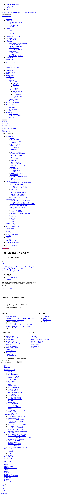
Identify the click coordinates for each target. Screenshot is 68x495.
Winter (11, 35)
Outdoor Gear (13, 54)
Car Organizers (16, 184)
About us (45, 318)
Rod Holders (12, 98)
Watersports (9, 112)
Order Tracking (47, 320)
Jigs (14, 86)
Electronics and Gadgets (20, 183)
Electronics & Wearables (16, 46)
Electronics (9, 41)
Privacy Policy (10, 336)
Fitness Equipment (14, 48)
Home (3, 257)
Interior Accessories (14, 23)
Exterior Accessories (19, 186)
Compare (6, 479)
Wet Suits (11, 117)
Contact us (46, 316)
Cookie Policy (10, 354)
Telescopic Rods (17, 96)
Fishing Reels (9, 59)
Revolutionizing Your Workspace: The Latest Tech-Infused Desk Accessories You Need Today (20, 325)
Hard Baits (16, 85)
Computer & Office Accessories (14, 36)
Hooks (11, 106)
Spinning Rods (17, 94)
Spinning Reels (13, 99)
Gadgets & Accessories (15, 49)
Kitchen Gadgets (14, 52)
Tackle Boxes (13, 101)
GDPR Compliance (11, 346)
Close (2, 485)
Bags (10, 78)
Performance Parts (14, 25)
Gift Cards (8, 69)
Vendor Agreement (11, 355)
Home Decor (12, 51)
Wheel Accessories (14, 27)
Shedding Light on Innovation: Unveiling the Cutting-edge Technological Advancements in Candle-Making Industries (18, 269)
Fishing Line (12, 65)
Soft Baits (15, 88)
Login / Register (8, 481)
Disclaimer (9, 352)
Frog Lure (15, 83)
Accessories (9, 19)
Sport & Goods (10, 77)
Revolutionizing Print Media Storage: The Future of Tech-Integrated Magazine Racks (20, 319)
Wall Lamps (9, 110)
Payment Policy (10, 339)
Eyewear (11, 32)
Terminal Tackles (10, 104)
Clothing (8, 28)
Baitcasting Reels (14, 61)
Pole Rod (15, 93)
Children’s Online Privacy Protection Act (13, 343)
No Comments (19, 321)
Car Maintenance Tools (15, 22)
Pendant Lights (10, 75)
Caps (10, 30)
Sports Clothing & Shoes (16, 56)
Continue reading (7, 288)
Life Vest (11, 33)
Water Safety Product (15, 115)
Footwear (8, 64)
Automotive (9, 20)
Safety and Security (18, 194)
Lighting (13, 189)
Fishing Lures (13, 81)
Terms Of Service (10, 341)
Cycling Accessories (11, 38)
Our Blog (45, 321)
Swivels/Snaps (13, 109)
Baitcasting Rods (17, 91)
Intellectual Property (11, 351)
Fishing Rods (13, 89)
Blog (3, 263)
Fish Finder (12, 80)
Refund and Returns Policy (13, 338)
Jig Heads (12, 107)
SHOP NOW (5, 248)
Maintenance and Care (19, 191)
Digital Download (11, 40)
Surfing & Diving (14, 114)
